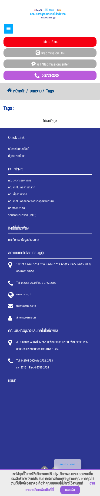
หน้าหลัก (18, 91)
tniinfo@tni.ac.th (26, 306)
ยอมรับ (70, 490)
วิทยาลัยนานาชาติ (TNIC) (22, 215)
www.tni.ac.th (24, 294)
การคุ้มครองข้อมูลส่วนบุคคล (23, 239)
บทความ (36, 91)
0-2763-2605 (50, 75)
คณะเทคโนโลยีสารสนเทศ (21, 187)
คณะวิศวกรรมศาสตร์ (19, 180)
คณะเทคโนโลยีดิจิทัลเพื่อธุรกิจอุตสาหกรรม (31, 201)
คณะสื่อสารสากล (17, 194)
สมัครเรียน (50, 42)
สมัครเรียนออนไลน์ (18, 149)
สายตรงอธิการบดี (26, 317)
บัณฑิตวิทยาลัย (16, 208)
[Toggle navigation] (8, 29)
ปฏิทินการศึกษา (16, 156)
